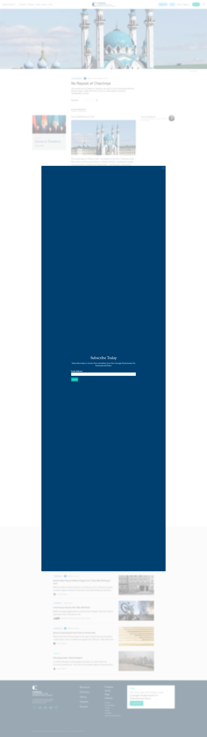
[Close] (163, 168)
